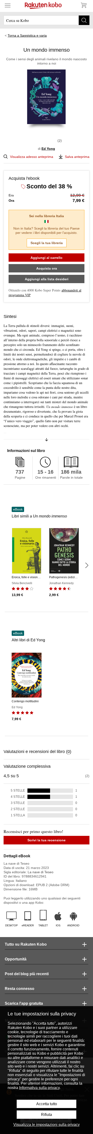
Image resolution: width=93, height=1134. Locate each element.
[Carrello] (83, 5)
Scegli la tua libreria (47, 243)
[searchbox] (46, 20)
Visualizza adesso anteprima (31, 157)
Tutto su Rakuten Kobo (26, 944)
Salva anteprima (77, 157)
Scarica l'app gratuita (24, 1003)
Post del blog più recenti (27, 974)
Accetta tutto (46, 1104)
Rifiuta (46, 1115)
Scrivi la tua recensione (46, 840)
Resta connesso (19, 989)
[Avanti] (86, 565)
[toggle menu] (8, 5)
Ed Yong (48, 149)
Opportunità (15, 959)
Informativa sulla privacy (39, 1088)
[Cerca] (84, 20)
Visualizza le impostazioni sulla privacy (46, 1125)
